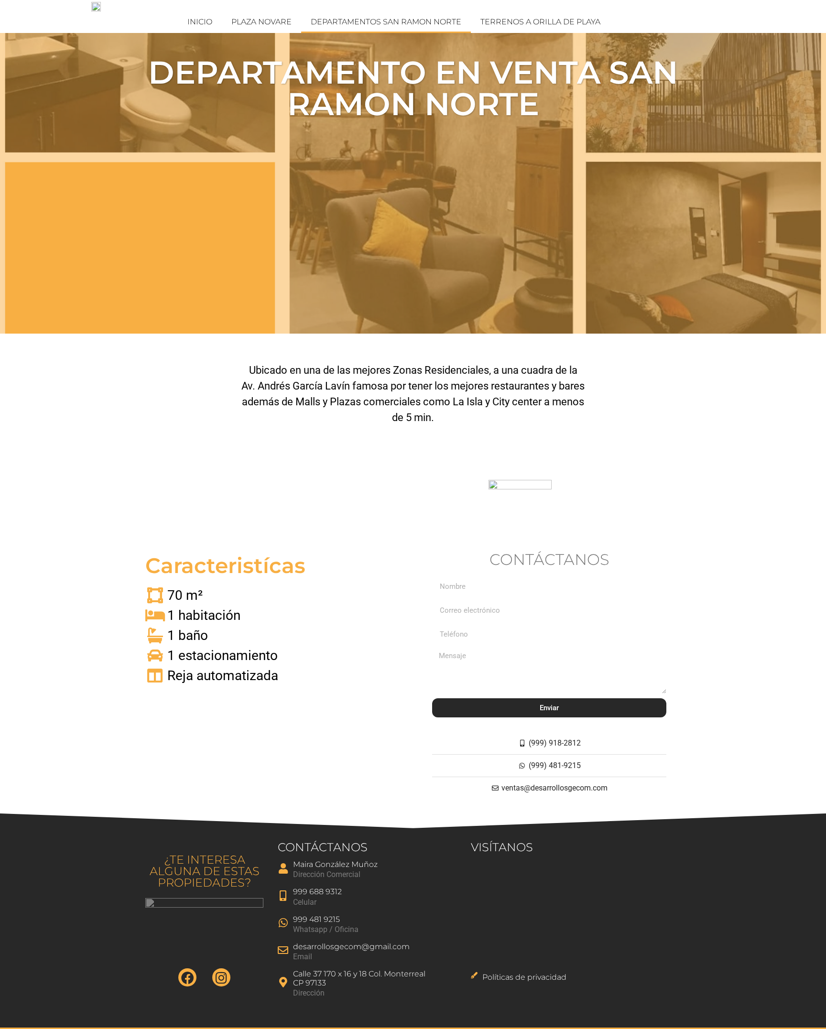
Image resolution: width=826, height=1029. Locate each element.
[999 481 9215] (283, 923)
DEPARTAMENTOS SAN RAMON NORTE (386, 21)
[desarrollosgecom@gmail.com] (283, 950)
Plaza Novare (261, 21)
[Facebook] (187, 977)
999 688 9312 (317, 891)
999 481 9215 (316, 919)
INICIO (199, 21)
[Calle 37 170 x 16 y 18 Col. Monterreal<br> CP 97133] (283, 982)
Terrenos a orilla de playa (540, 21)
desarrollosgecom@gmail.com (351, 946)
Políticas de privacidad (524, 977)
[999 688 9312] (283, 895)
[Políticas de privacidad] (474, 975)
